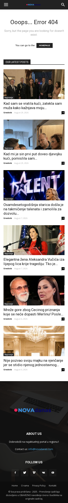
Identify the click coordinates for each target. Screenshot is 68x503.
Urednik (7, 112)
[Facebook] (15, 472)
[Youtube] (52, 472)
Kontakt (52, 485)
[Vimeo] (34, 472)
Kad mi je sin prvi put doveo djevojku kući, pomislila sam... (32, 156)
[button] (63, 4)
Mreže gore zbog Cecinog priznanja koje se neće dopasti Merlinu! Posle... (33, 312)
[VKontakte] (43, 472)
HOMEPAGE (44, 45)
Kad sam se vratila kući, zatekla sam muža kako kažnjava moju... (32, 105)
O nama (25, 485)
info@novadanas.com (40, 449)
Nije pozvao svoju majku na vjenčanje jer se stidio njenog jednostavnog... (33, 362)
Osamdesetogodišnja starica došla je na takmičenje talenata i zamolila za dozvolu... (33, 209)
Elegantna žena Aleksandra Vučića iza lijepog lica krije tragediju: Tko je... (33, 261)
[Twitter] (24, 472)
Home (15, 485)
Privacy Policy (39, 485)
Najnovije (9, 97)
